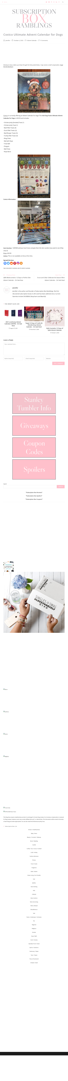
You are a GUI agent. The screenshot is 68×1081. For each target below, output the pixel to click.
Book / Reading (34, 841)
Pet (34, 921)
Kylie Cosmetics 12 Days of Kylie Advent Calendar (54, 329)
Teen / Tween (34, 955)
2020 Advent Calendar (11, 268)
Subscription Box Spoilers (34, 496)
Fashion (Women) (34, 856)
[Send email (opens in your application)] (59, 2)
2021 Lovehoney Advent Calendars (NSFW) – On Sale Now (13, 324)
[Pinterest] (14, 263)
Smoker (34, 932)
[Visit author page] (6, 290)
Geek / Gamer (34, 871)
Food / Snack (34, 864)
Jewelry (34, 883)
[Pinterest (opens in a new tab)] (51, 2)
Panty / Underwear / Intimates (34, 917)
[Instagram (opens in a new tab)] (54, 2)
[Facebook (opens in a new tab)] (49, 2)
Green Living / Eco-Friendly (34, 875)
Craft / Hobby (34, 852)
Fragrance (34, 867)
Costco (5, 115)
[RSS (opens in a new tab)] (56, 2)
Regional (34, 924)
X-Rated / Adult (34, 962)
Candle (34, 845)
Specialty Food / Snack (34, 943)
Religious (34, 928)
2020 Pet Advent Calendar (23, 268)
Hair (34, 879)
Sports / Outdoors (34, 947)
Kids (34, 890)
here (43, 821)
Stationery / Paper (34, 951)
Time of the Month (34, 959)
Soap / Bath (34, 936)
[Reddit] (11, 263)
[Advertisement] (34, 54)
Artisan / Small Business (34, 829)
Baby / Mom (34, 833)
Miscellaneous (34, 909)
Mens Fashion (34, 898)
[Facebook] (5, 263)
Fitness (34, 860)
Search (5, 484)
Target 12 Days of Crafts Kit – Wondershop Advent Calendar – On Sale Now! (33, 325)
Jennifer (8, 40)
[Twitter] (8, 263)
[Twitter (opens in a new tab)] (46, 2)
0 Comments (44, 40)
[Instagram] (18, 263)
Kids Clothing (34, 886)
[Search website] (63, 2)
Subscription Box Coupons (34, 499)
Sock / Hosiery (34, 940)
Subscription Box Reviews (34, 492)
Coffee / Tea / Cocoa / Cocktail (34, 848)
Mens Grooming (34, 902)
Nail (34, 913)
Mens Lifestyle (34, 905)
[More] (21, 263)
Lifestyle (34, 894)
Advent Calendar (32, 40)
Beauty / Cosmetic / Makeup (34, 837)
